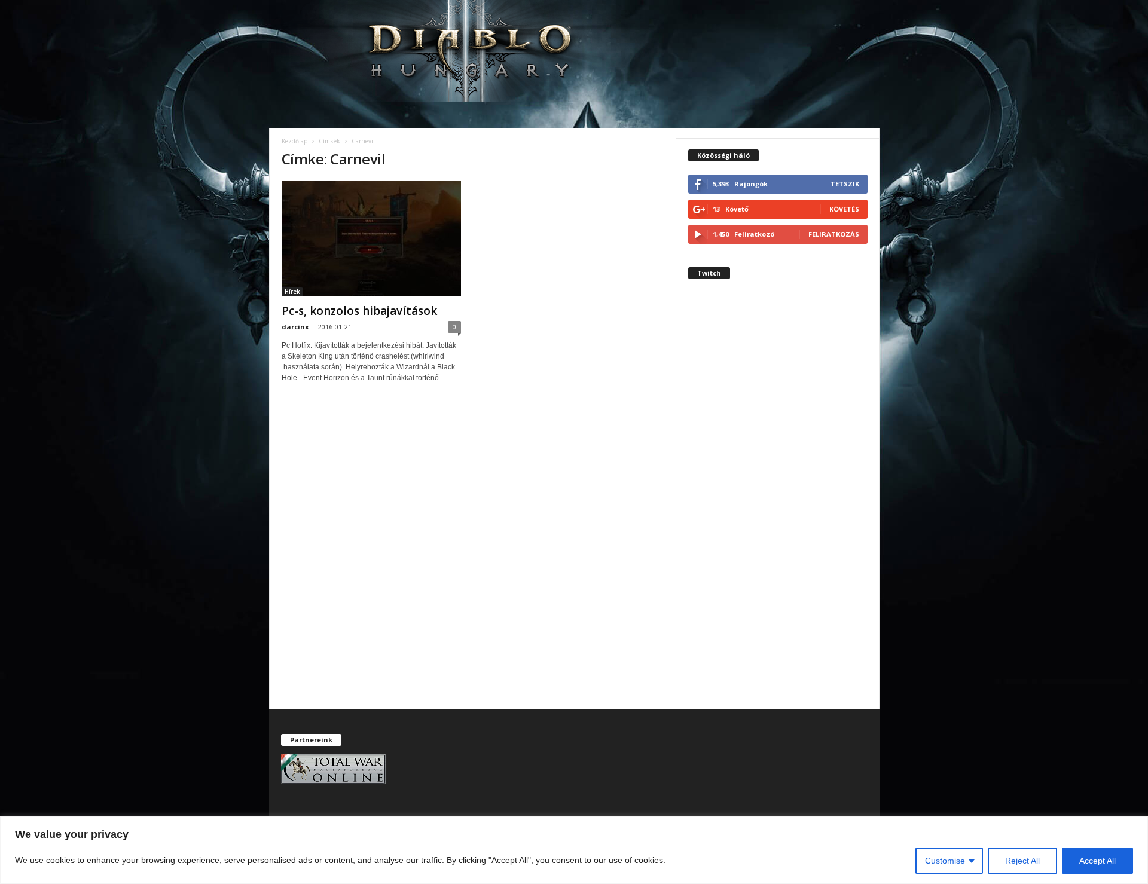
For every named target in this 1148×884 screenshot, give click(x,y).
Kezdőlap (294, 141)
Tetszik (845, 183)
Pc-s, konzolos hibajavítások (359, 311)
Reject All (1022, 860)
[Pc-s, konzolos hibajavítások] (371, 238)
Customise (945, 860)
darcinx (295, 326)
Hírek (292, 291)
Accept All (1097, 860)
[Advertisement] (778, 504)
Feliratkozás (833, 234)
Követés (844, 208)
